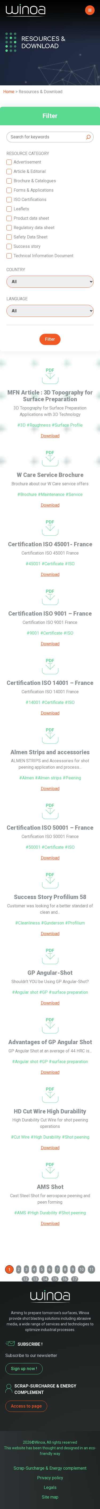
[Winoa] (25, 10)
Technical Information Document (43, 255)
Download (50, 435)
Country (15, 269)
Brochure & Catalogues (35, 180)
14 (45, 1279)
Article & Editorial (30, 171)
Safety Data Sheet (30, 237)
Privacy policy (50, 1477)
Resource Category (27, 153)
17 (75, 1279)
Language (16, 298)
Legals (50, 1487)
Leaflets (21, 208)
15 (55, 1279)
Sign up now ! (24, 1368)
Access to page (26, 1406)
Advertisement (27, 162)
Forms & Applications (34, 190)
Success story (27, 246)
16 (65, 1279)
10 (81, 1269)
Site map (50, 1497)
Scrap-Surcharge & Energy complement (50, 1468)
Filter (50, 339)
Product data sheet (31, 218)
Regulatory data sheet (34, 227)
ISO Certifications (30, 199)
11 (91, 1269)
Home (8, 91)
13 (35, 1279)
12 (25, 1279)
